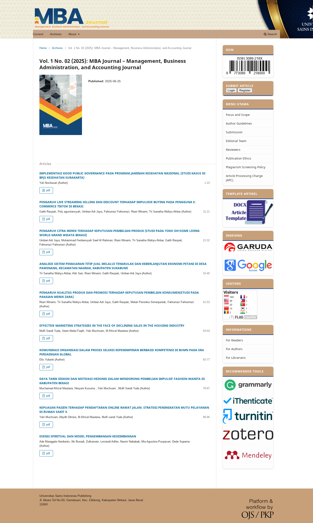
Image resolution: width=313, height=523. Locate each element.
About (72, 34)
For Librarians (236, 358)
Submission (234, 132)
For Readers (234, 340)
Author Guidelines (239, 123)
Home (43, 48)
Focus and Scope (238, 115)
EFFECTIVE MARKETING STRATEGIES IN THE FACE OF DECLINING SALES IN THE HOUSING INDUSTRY (111, 325)
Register (263, 3)
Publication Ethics (238, 158)
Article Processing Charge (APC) (244, 178)
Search (272, 34)
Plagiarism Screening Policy (245, 167)
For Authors (234, 349)
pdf (47, 190)
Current (38, 34)
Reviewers (233, 150)
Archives (56, 34)
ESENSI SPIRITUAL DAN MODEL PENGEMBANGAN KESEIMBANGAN (87, 436)
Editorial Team (236, 141)
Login (276, 3)
